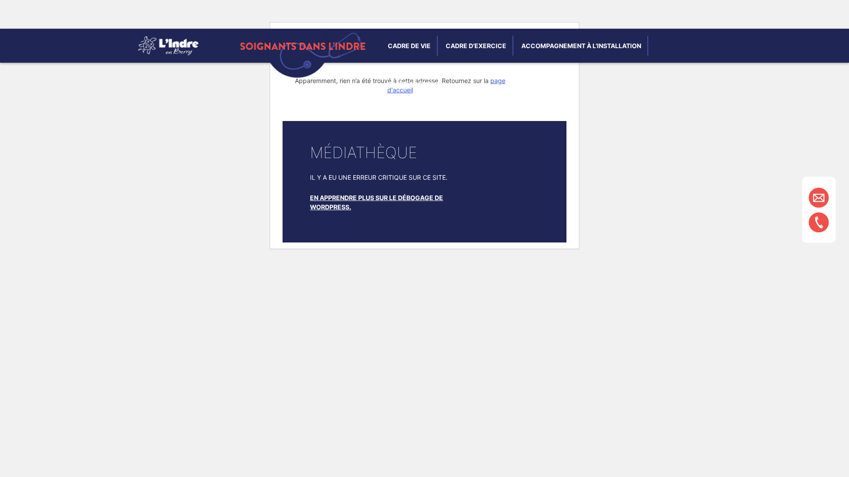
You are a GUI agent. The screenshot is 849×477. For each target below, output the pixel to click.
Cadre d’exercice (476, 45)
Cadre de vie (409, 45)
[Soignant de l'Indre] (168, 53)
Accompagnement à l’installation (581, 45)
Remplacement (414, 84)
